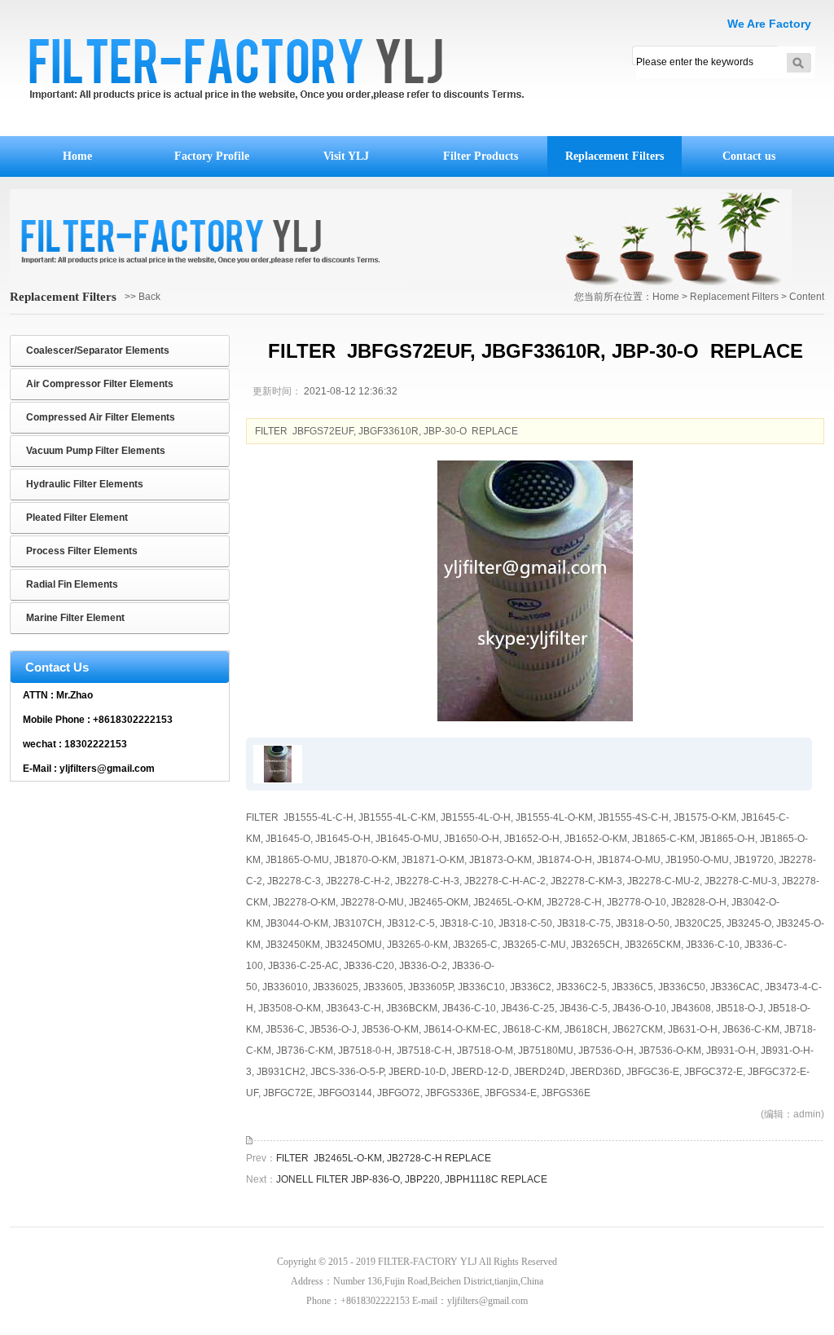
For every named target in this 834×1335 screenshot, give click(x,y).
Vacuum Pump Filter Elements (95, 450)
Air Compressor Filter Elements (99, 384)
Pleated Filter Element (77, 517)
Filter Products (480, 156)
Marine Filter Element (75, 617)
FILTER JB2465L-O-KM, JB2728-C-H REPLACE (383, 1158)
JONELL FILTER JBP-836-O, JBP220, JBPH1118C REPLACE (411, 1179)
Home (77, 156)
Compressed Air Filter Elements (100, 417)
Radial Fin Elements (72, 584)
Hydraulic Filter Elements (84, 484)
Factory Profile (211, 156)
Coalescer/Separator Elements (97, 350)
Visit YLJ (346, 156)
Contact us (748, 156)
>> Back (142, 296)
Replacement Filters (614, 156)
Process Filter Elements (82, 551)
